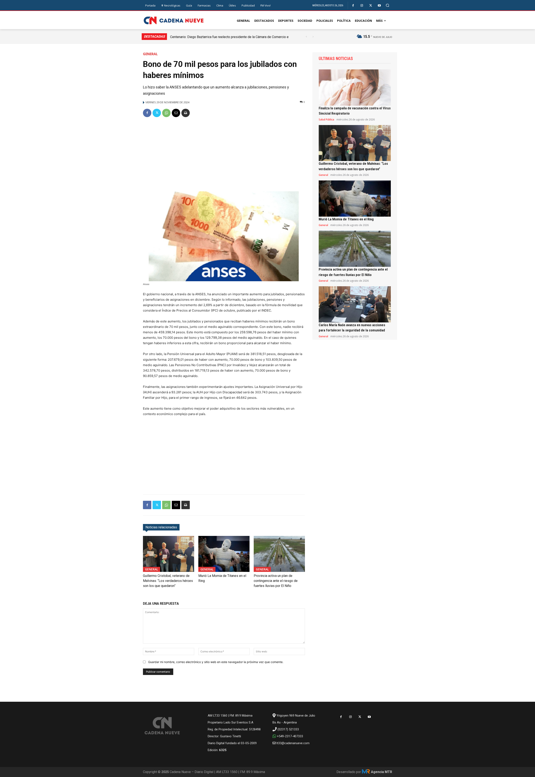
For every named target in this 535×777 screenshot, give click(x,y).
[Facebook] (353, 5)
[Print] (185, 113)
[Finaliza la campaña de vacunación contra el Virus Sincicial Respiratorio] (355, 87)
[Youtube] (379, 5)
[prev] (306, 36)
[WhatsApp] (166, 113)
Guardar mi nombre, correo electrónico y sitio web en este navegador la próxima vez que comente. (215, 662)
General (150, 54)
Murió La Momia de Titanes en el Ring (346, 219)
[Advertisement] (224, 152)
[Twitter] (370, 5)
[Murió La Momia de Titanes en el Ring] (224, 554)
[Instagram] (362, 5)
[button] (387, 5)
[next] (313, 36)
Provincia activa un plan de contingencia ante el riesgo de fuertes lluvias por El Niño (276, 581)
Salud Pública (326, 119)
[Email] (176, 113)
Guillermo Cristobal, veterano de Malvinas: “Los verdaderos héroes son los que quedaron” (168, 581)
